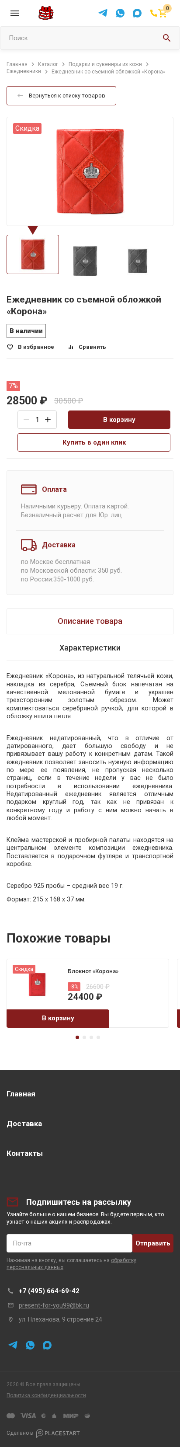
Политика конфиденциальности (46, 1395)
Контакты (25, 1153)
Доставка (24, 1123)
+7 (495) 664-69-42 (49, 1291)
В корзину (119, 420)
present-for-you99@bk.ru (54, 1305)
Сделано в (20, 1433)
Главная (21, 1093)
